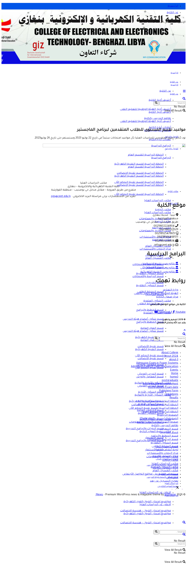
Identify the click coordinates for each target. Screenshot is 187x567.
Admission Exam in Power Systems (157, 363)
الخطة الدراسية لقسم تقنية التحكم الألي (139, 194)
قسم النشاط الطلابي (165, 446)
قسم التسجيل (169, 429)
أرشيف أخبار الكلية (160, 112)
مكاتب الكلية (173, 192)
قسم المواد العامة (152, 340)
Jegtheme (170, 494)
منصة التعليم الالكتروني (167, 486)
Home (174, 373)
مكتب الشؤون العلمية (164, 467)
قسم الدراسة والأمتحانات (148, 276)
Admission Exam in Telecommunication (154, 366)
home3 (174, 377)
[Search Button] (156, 532)
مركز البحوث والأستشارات (155, 249)
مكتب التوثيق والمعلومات (155, 231)
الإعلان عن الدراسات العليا (155, 492)
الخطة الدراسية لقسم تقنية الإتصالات (140, 185)
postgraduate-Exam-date (163, 387)
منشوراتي (172, 477)
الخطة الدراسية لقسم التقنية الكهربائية (153, 401)
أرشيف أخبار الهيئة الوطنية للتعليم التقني (145, 109)
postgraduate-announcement (160, 384)
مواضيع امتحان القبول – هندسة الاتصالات (145, 523)
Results (173, 398)
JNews (99, 494)
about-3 (173, 359)
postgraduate (170, 380)
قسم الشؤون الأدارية (151, 392)
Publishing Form (168, 391)
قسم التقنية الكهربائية (149, 349)
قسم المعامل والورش (150, 377)
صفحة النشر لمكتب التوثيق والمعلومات (153, 422)
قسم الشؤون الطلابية (150, 285)
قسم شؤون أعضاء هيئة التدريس (143, 331)
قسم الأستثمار (154, 450)
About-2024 (171, 356)
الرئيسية (173, 6)
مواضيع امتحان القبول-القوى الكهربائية (147, 513)
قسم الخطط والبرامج (150, 310)
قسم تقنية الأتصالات (151, 358)
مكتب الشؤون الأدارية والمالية (153, 395)
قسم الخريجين (169, 432)
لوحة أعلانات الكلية (167, 450)
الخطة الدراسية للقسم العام (160, 411)
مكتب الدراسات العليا (157, 200)
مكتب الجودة (170, 460)
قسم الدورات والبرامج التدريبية (145, 428)
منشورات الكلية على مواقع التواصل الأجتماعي (150, 474)
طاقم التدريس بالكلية (164, 425)
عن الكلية (172, 12)
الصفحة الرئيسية (167, 415)
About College (169, 352)
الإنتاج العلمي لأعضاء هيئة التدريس (162, 477)
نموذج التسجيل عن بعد (164, 481)
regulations (171, 394)
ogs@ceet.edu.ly (61, 196)
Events (174, 370)
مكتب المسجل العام (158, 258)
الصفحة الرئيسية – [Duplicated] (159, 418)
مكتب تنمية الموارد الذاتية (155, 431)
